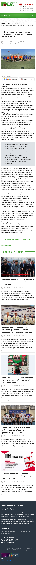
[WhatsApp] (11, 45)
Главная (3, 23)
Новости (10, 23)
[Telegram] (14, 45)
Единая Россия (26, 239)
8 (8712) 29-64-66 (11, 540)
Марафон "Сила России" (12, 239)
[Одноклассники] (7, 45)
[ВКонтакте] (3, 45)
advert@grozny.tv (9, 542)
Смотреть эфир (28, 4)
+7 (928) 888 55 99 (11, 538)
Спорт (16, 23)
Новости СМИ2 (6, 245)
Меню (7, 16)
